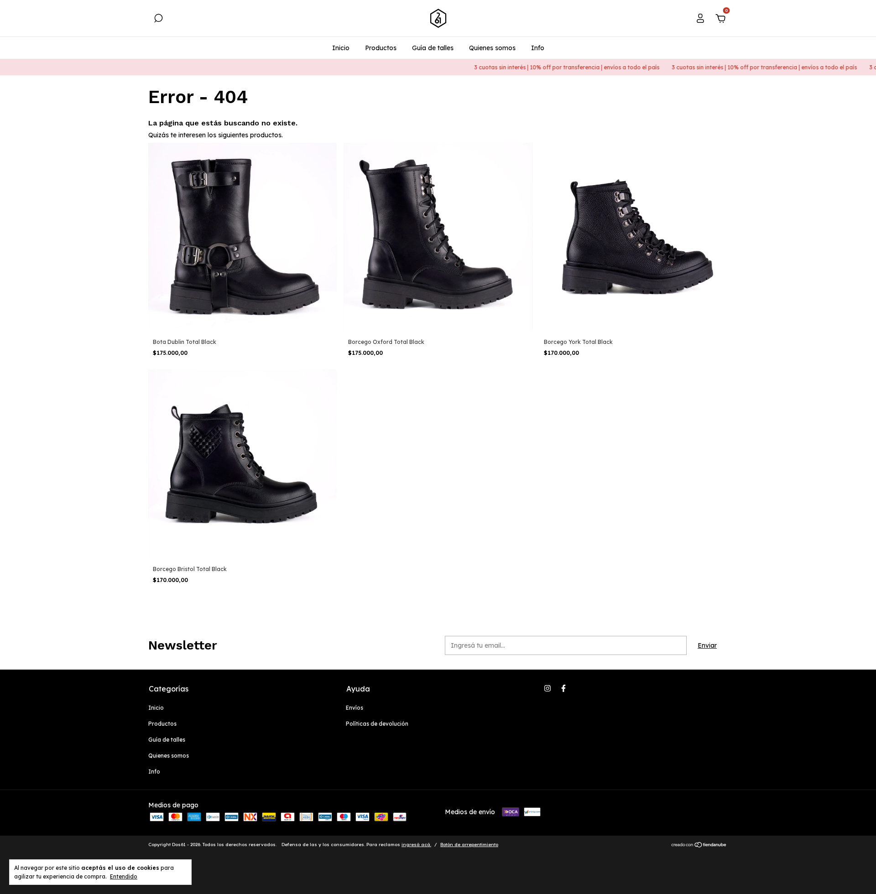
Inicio (340, 48)
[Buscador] (158, 19)
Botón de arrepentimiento (469, 844)
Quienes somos (492, 48)
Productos (380, 48)
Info (537, 48)
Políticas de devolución (377, 723)
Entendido (123, 876)
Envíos (354, 707)
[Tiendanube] (699, 846)
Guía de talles (433, 48)
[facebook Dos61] (563, 688)
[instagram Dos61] (547, 688)
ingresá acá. (416, 844)
